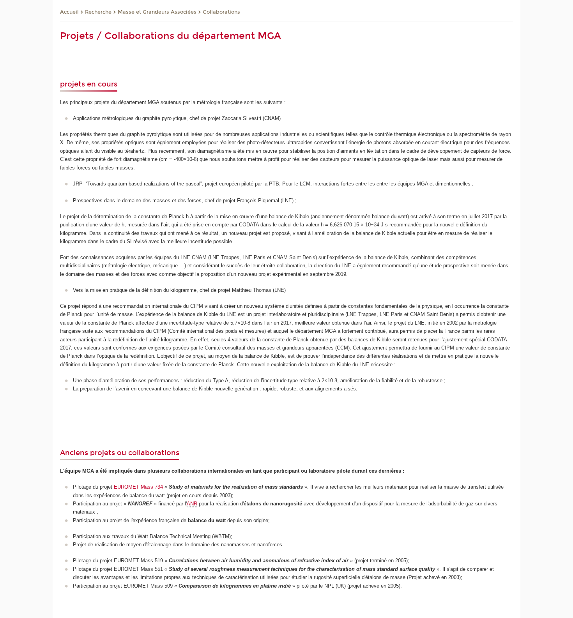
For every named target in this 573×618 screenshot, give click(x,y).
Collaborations (221, 12)
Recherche (98, 12)
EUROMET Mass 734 (138, 487)
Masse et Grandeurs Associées (157, 12)
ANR (192, 504)
